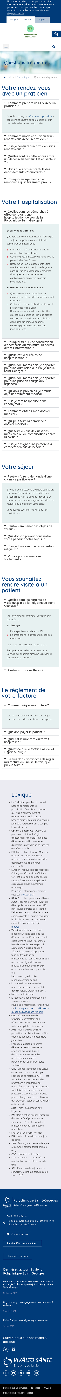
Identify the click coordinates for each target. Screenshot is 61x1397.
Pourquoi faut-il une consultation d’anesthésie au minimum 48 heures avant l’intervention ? (29, 345)
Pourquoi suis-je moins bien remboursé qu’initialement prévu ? (27, 180)
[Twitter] (21, 1373)
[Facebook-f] (5, 1349)
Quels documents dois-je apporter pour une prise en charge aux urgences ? (29, 381)
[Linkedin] (13, 1349)
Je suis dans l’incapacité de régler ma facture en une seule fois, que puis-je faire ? (29, 762)
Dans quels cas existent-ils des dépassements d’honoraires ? (27, 170)
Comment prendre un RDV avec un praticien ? (30, 104)
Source (15, 926)
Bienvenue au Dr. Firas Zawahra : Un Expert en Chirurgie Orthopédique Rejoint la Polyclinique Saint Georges (28, 1284)
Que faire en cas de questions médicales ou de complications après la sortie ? (29, 434)
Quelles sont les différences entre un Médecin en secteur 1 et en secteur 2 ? (29, 159)
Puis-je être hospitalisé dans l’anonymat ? (25, 402)
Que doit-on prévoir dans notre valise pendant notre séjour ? (27, 537)
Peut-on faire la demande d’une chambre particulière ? (28, 478)
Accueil (7, 77)
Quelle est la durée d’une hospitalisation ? (23, 356)
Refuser (28, 19)
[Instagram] (36, 1373)
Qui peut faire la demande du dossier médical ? (26, 422)
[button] (56, 34)
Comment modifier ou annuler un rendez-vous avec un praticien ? (29, 137)
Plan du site (9, 1392)
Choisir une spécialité (18, 1256)
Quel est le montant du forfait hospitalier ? (26, 740)
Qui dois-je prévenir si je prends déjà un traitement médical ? (27, 392)
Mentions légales (24, 1392)
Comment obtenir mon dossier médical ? (27, 412)
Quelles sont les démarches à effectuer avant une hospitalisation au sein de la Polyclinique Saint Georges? (26, 216)
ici (20, 513)
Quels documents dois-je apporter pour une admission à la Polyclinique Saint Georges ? (29, 368)
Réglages (42, 19)
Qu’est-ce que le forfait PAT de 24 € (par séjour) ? (29, 750)
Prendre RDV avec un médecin (22, 1243)
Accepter (14, 19)
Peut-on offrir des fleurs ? (25, 670)
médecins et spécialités (40, 116)
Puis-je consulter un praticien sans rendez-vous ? (29, 147)
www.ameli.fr (27, 894)
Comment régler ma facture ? (28, 705)
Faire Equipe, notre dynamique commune (25, 1320)
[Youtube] (28, 1373)
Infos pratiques (23, 77)
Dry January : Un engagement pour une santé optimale (28, 1304)
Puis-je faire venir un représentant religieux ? (29, 547)
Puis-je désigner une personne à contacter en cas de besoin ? (28, 445)
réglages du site (15, 13)
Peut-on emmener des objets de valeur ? (28, 527)
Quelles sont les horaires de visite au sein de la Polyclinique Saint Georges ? (29, 603)
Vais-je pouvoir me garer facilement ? (23, 557)
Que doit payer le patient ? (26, 732)
